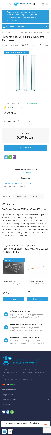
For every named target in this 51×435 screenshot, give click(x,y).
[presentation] (41, 252)
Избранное (29, 45)
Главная (5, 32)
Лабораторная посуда (17, 32)
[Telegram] (6, 157)
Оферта (32, 379)
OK (45, 424)
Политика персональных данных (14, 379)
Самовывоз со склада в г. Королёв (17, 183)
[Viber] (14, 157)
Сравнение (45, 45)
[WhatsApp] (10, 157)
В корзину (13, 299)
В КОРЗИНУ (25, 148)
